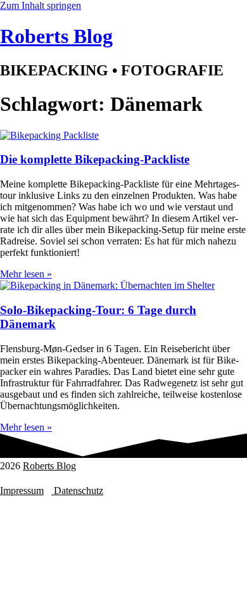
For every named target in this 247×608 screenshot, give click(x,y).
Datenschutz (77, 490)
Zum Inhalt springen (40, 5)
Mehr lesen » (26, 274)
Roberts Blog (49, 465)
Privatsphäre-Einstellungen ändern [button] (86, 478)
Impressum (22, 490)
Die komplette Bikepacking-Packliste (94, 159)
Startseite (43, 502)
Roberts (56, 36)
